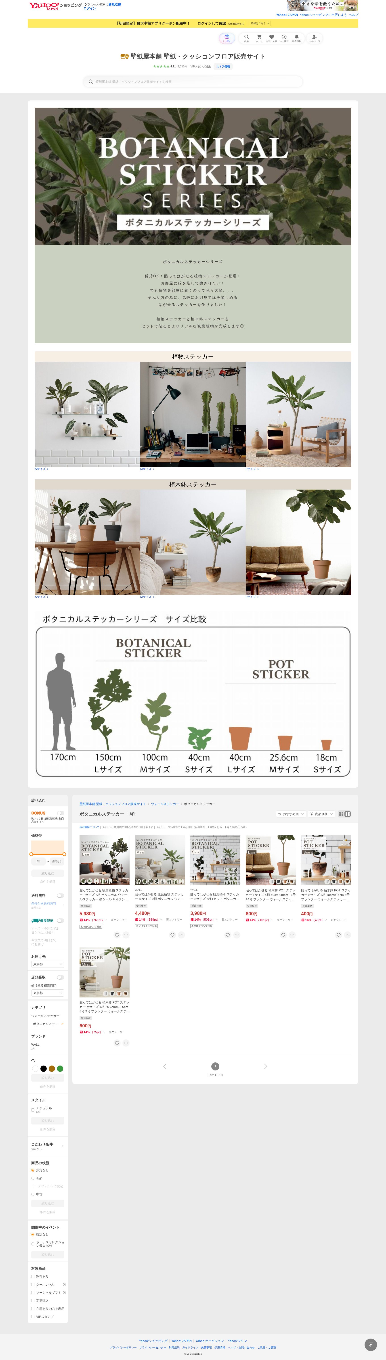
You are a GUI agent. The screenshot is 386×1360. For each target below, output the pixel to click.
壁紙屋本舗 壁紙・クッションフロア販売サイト (113, 804)
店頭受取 (38, 977)
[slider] (31, 854)
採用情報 (219, 1347)
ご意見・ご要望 (266, 1347)
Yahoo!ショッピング (153, 1341)
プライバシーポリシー (123, 1347)
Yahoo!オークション (209, 1341)
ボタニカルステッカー (102, 813)
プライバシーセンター (152, 1347)
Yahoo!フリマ (237, 1341)
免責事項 (206, 1347)
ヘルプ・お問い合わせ (241, 1347)
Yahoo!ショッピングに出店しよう (323, 15)
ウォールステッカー (165, 804)
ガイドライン (190, 1347)
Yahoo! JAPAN (287, 15)
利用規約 (174, 1347)
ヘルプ (353, 15)
